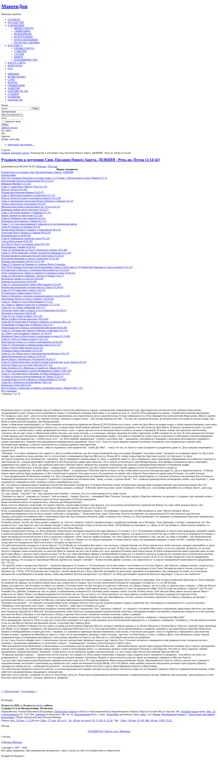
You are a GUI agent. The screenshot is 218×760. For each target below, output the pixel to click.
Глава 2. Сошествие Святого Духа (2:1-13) (24, 186)
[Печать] (41, 166)
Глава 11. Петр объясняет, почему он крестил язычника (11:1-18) (36, 252)
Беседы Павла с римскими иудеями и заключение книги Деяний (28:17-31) (42, 388)
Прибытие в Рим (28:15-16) (16, 385)
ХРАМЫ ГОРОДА (24, 48)
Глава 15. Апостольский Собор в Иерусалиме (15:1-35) (31, 284)
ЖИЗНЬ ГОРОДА (24, 28)
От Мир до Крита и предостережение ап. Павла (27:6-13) (32, 376)
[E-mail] (52, 166)
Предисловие (8, 175)
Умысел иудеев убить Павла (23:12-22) (22, 347)
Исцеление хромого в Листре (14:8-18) (22, 278)
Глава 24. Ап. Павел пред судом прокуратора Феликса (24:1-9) (35, 353)
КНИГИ (18, 57)
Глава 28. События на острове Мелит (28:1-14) (26, 382)
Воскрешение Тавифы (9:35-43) (18, 247)
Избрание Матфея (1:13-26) (16, 183)
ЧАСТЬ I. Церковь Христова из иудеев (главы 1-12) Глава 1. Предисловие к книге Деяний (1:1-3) (54, 178)
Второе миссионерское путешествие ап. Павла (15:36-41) (32, 287)
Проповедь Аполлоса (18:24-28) (18, 313)
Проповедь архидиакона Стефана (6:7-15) (23, 221)
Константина (82, 714)
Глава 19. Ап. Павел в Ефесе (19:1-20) (21, 316)
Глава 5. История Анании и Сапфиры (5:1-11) (26, 212)
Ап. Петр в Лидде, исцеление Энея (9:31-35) (25, 244)
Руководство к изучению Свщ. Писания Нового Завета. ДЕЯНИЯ (37, 172)
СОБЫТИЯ (20, 51)
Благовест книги (20, 153)
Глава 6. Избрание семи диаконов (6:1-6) (23, 218)
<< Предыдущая (10, 691)
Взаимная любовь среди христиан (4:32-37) (24, 209)
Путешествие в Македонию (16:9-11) (21, 293)
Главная (5, 153)
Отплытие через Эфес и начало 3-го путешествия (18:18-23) (33, 310)
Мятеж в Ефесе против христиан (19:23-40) (24, 319)
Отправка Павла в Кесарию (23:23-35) (22, 350)
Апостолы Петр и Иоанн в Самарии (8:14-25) (26, 232)
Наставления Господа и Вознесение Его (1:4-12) (27, 180)
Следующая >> (29, 691)
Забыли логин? (9, 127)
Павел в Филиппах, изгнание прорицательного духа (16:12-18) (35, 296)
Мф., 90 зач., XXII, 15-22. (158, 720)
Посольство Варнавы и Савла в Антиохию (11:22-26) (30, 258)
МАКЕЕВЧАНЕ (23, 34)
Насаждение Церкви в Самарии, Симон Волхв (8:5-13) (31, 229)
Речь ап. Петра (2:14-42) (14, 189)
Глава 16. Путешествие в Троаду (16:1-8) (23, 290)
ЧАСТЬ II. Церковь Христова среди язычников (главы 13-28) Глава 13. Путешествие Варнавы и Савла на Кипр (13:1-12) (67, 267)
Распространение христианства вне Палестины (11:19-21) (32, 255)
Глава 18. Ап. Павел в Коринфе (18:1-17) (23, 307)
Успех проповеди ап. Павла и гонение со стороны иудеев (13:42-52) (38, 273)
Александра (112, 714)
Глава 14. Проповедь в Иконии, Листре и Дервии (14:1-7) (32, 275)
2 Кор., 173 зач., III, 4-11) (53, 720)
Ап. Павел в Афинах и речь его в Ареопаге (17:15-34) (30, 304)
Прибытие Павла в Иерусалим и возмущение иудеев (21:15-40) (35, 336)
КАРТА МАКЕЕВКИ (26, 39)
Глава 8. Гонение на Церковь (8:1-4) (20, 227)
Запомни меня (13, 121)
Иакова (156, 714)
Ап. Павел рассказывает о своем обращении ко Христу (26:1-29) (36, 370)
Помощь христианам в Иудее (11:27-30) (22, 261)
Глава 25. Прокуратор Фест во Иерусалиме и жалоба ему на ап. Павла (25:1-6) (43, 362)
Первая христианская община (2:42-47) (22, 192)
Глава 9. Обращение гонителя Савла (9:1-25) (25, 238)
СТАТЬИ (19, 54)
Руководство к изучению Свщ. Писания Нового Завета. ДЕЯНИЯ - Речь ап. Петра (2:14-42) (80, 160)
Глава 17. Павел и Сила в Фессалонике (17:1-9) (27, 301)
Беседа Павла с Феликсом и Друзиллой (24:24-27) (28, 359)
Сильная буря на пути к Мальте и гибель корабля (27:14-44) (33, 379)
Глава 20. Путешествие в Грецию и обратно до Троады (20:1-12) (36, 321)
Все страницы (9, 391)
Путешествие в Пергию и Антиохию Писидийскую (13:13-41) (35, 270)
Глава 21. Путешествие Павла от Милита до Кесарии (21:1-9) (34, 330)
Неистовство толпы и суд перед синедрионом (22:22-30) (32, 342)
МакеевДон (14, 6)
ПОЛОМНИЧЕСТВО (26, 59)
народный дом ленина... (21, 144)
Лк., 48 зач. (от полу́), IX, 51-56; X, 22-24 (90, 720)
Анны (143, 714)
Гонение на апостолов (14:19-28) (19, 281)
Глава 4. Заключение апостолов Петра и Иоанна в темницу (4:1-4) (37, 201)
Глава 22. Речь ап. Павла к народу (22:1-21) (24, 339)
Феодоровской (169, 714)
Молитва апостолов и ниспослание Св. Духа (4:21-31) (30, 206)
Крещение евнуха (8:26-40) (16, 235)
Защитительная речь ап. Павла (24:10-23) (23, 356)
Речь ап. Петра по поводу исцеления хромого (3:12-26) (31, 198)
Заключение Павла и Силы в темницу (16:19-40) (27, 298)
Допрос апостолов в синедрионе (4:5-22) (23, 204)
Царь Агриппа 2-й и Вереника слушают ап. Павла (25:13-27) (34, 367)
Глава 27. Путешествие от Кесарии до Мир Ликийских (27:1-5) (35, 373)
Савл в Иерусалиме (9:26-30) (17, 241)
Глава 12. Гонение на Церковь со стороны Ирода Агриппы (33, 264)
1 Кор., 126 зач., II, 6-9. (132, 720)
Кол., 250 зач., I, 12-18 (22, 720)
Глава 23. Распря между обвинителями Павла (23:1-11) (31, 344)
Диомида (185, 711)
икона (73, 711)
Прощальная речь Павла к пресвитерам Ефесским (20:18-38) (34, 327)
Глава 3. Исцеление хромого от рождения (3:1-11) (28, 195)
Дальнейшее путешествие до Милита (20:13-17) (27, 324)
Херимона (40, 714)
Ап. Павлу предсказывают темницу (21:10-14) (26, 333)
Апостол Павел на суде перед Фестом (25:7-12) (26, 365)
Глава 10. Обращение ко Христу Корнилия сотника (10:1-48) (34, 250)
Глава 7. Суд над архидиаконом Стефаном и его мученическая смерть (39, 224)
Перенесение (61, 711)
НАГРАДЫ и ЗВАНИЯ (26, 42)
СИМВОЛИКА (22, 31)
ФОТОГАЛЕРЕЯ (23, 36)
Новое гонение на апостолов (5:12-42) (22, 215)
